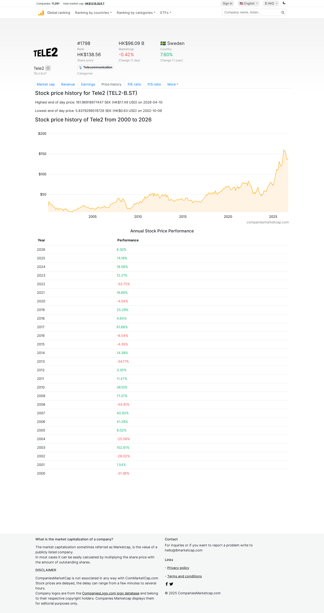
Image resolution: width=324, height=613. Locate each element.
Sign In (227, 3)
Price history (111, 84)
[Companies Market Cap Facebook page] (167, 585)
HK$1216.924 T (94, 3)
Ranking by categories (135, 13)
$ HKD (270, 3)
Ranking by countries (92, 13)
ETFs (164, 13)
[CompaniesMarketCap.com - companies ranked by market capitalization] (41, 13)
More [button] (171, 84)
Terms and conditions (184, 576)
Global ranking (58, 13)
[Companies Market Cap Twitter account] (171, 585)
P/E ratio (134, 84)
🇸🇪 (172, 43)
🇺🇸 (247, 3)
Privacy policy (178, 568)
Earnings (88, 84)
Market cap (46, 84)
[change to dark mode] (284, 3)
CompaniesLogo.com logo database (110, 593)
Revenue (68, 84)
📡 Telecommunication (95, 67)
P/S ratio (154, 84)
